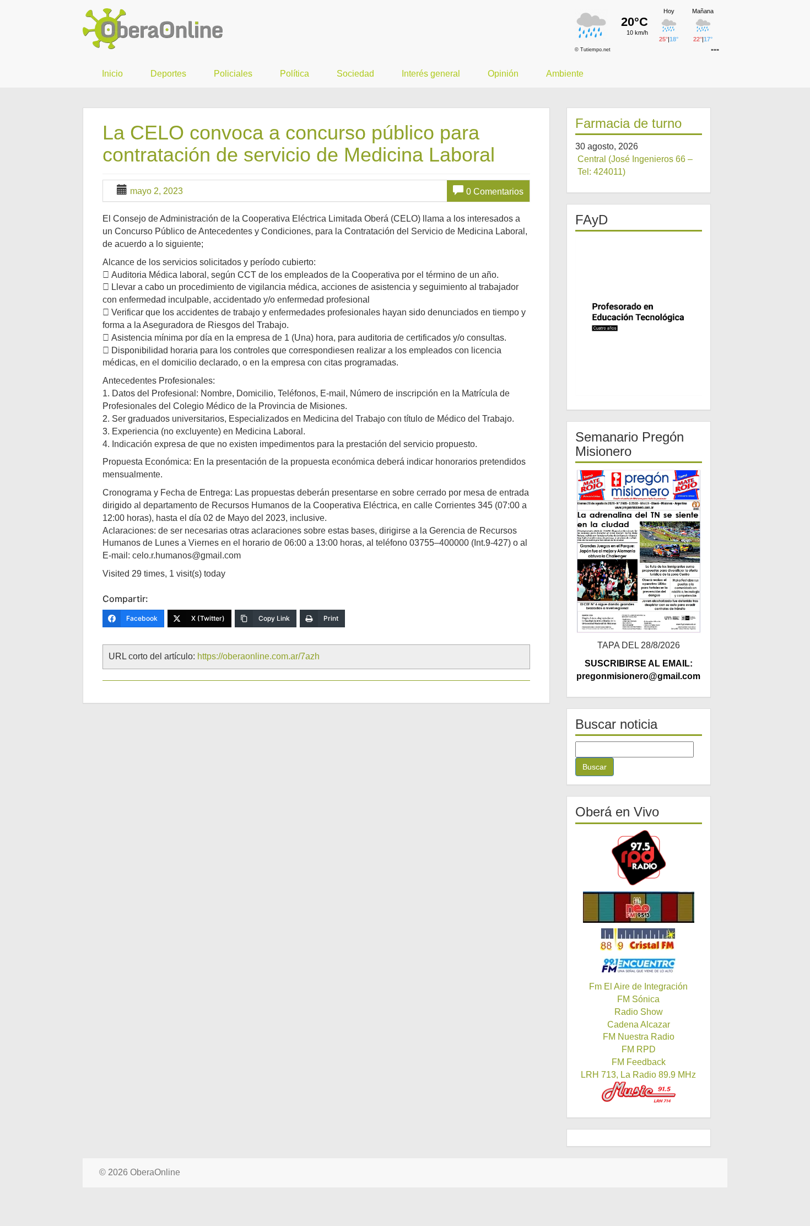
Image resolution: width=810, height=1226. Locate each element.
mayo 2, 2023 (156, 191)
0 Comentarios (494, 191)
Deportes (168, 73)
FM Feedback (639, 1062)
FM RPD (639, 1049)
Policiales (233, 73)
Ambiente (565, 73)
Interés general (431, 73)
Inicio (112, 73)
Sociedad (355, 73)
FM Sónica (638, 999)
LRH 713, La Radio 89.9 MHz (638, 1074)
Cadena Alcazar (638, 1024)
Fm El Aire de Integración (638, 986)
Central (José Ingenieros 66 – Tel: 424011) (635, 165)
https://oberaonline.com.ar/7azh (258, 656)
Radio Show (638, 1012)
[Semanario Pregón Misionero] (639, 551)
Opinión (503, 73)
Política (294, 73)
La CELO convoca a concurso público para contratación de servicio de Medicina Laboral (298, 143)
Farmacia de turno (628, 123)
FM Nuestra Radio (638, 1036)
